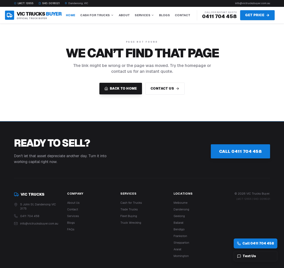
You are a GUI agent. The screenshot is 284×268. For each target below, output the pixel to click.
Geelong (179, 216)
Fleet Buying (128, 216)
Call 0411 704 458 (240, 151)
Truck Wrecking (130, 223)
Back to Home (123, 88)
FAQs (70, 229)
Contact (182, 15)
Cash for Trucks (131, 203)
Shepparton (181, 243)
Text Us (249, 256)
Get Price (254, 15)
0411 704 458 (219, 16)
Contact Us (162, 88)
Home (70, 15)
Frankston (180, 236)
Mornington (181, 256)
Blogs (164, 15)
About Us (73, 203)
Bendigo (179, 229)
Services (142, 15)
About (124, 15)
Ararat (177, 249)
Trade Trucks (129, 209)
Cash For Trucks (95, 15)
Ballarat (178, 223)
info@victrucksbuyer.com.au (252, 3)
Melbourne (181, 203)
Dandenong (181, 209)
